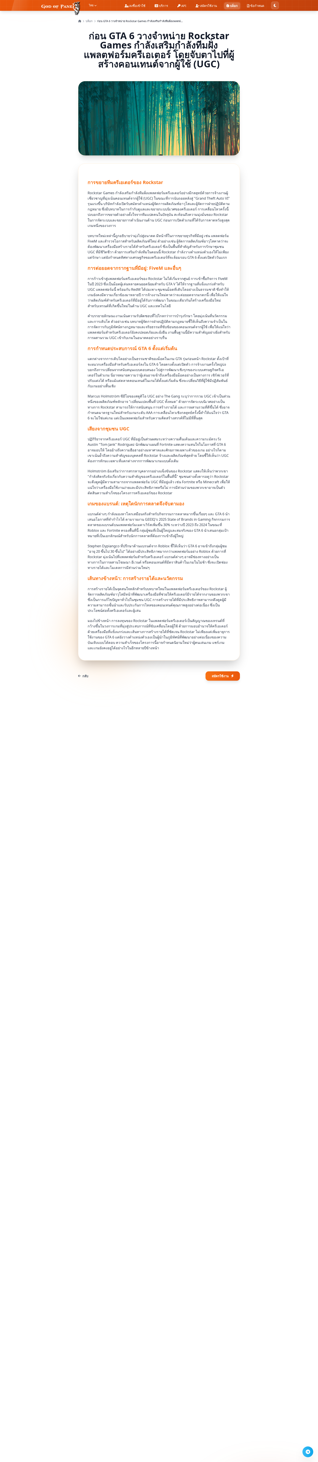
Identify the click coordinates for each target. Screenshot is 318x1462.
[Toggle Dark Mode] (275, 5)
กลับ (85, 676)
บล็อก (89, 21)
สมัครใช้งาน (220, 676)
